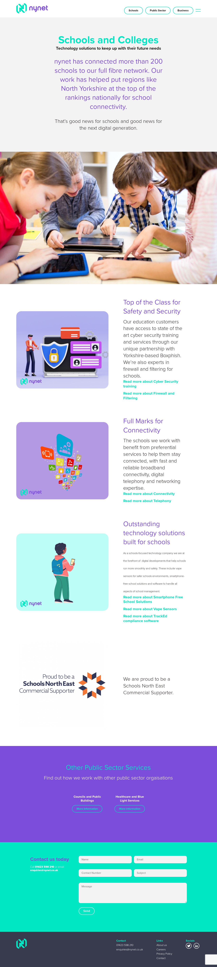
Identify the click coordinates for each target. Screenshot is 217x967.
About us (161, 945)
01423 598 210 (44, 867)
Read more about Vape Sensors (150, 609)
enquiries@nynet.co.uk (44, 870)
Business (183, 10)
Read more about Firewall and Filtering (148, 396)
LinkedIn (196, 946)
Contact (160, 958)
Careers (161, 949)
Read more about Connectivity (149, 493)
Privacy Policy (164, 954)
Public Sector (158, 10)
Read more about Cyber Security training (150, 384)
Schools (133, 10)
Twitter (189, 946)
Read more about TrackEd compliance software (145, 618)
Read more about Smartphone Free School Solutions (153, 599)
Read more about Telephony (147, 501)
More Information (87, 809)
